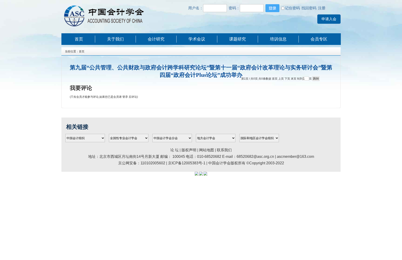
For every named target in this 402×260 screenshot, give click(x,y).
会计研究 (156, 39)
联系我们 (224, 150)
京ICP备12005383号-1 (186, 163)
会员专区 (319, 39)
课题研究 (237, 39)
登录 (125, 96)
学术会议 (196, 39)
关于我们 (115, 39)
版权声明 (189, 150)
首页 (79, 39)
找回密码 (309, 8)
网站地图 (206, 150)
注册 (321, 8)
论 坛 (174, 150)
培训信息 (278, 39)
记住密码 (292, 8)
